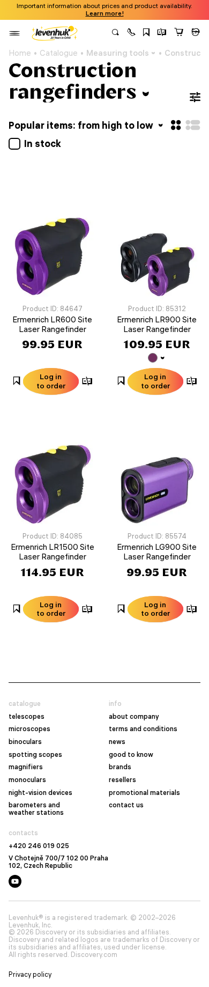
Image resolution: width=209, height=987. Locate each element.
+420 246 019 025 (39, 846)
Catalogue (59, 53)
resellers (122, 780)
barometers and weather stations (36, 808)
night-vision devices (40, 793)
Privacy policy (30, 974)
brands (120, 767)
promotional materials (144, 793)
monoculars (27, 780)
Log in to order (50, 381)
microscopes (29, 729)
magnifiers (26, 767)
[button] (131, 33)
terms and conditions (143, 729)
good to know (131, 754)
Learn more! (105, 13)
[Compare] (161, 33)
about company (134, 716)
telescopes (26, 716)
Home (20, 53)
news (117, 742)
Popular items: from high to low (82, 125)
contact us (126, 805)
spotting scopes (35, 754)
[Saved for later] (146, 33)
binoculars (25, 742)
